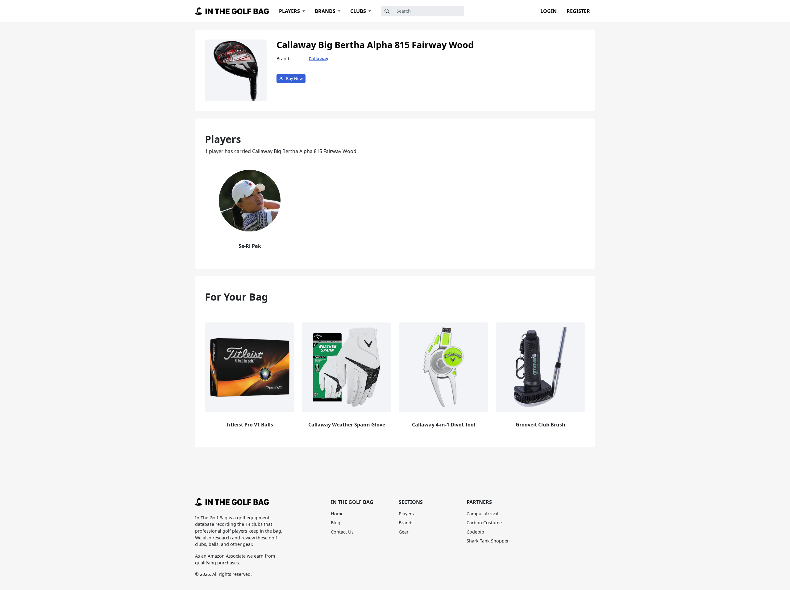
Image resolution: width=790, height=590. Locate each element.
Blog (335, 523)
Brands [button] (326, 11)
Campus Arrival (482, 514)
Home (337, 514)
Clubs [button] (358, 11)
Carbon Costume (484, 523)
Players (406, 514)
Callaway (318, 58)
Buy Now (294, 78)
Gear (404, 532)
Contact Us (342, 532)
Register (578, 11)
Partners (479, 502)
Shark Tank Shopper (488, 541)
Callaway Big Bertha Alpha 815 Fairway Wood (375, 45)
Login (548, 11)
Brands (406, 523)
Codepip (475, 532)
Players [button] (290, 11)
